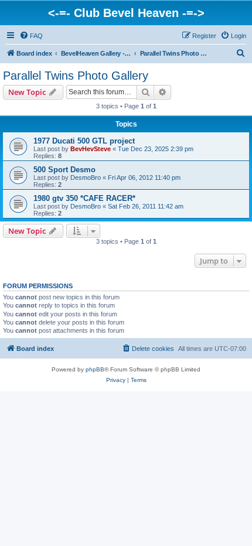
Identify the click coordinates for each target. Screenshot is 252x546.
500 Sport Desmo (64, 169)
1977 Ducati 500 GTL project (84, 140)
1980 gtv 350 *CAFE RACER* (84, 198)
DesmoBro (85, 177)
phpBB (95, 369)
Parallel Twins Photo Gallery (75, 75)
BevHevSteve (90, 148)
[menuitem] (31, 36)
